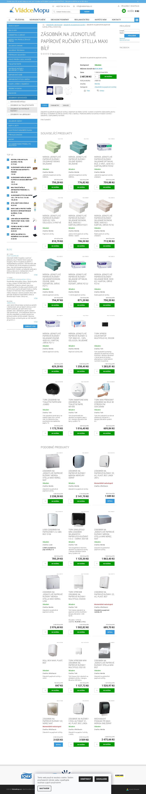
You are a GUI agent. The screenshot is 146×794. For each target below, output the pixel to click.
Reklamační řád (81, 20)
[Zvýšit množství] (99, 75)
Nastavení (44, 788)
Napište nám (101, 20)
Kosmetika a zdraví (17, 35)
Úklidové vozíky (15, 121)
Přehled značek (15, 135)
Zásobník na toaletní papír (22, 105)
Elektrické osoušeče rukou (20, 130)
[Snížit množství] (99, 77)
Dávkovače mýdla (17, 102)
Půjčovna (19, 20)
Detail (110, 501)
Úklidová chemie (16, 46)
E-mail (122, 31)
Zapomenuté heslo (125, 40)
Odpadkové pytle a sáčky (19, 79)
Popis (45, 105)
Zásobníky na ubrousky (20, 114)
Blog (9, 249)
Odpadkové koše (15, 75)
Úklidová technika (16, 50)
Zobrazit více (30, 326)
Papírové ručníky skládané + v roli (16, 69)
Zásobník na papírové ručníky (19, 110)
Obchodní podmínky (60, 20)
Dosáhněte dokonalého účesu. (19, 279)
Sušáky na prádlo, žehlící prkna (19, 40)
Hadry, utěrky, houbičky (19, 84)
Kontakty (116, 20)
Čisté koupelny (13, 256)
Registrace (135, 6)
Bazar (11, 139)
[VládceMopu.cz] (29, 10)
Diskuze (66, 105)
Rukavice (12, 93)
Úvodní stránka (9, 20)
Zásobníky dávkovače (18, 98)
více (35, 275)
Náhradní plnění (37, 20)
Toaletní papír (15, 64)
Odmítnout (85, 779)
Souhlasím (101, 779)
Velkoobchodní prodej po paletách (20, 144)
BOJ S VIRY (13, 30)
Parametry (55, 105)
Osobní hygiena (15, 88)
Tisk (88, 91)
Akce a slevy (14, 26)
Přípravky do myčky (17, 55)
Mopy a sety (14, 126)
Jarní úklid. (11, 303)
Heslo (122, 33)
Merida (97, 84)
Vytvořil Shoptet (134, 789)
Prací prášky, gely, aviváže (20, 59)
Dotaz (102, 91)
